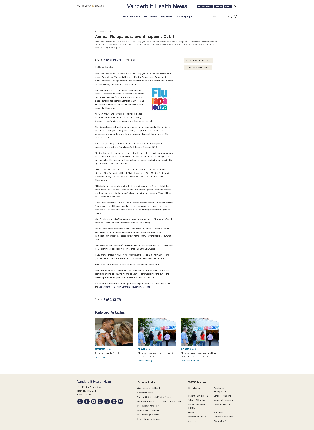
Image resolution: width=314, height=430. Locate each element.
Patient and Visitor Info (199, 395)
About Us (218, 6)
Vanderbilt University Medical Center (154, 397)
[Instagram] (100, 401)
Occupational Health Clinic (198, 60)
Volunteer (218, 412)
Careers (192, 421)
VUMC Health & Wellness (197, 67)
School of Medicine (222, 395)
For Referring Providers (148, 414)
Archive (228, 6)
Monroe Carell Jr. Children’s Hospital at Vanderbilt (160, 401)
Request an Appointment (148, 419)
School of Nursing (196, 400)
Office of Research (222, 404)
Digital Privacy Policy (223, 416)
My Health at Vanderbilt (148, 406)
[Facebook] (87, 401)
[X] (107, 401)
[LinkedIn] (114, 401)
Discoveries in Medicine (148, 410)
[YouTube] (93, 401)
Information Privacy (197, 416)
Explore (124, 16)
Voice (145, 16)
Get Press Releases (204, 6)
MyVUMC (154, 16)
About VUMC (220, 421)
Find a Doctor (194, 388)
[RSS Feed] (80, 401)
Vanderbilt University (223, 400)
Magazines (166, 16)
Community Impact (184, 16)
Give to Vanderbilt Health (148, 388)
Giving (191, 412)
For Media (135, 16)
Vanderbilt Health (145, 392)
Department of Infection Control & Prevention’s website (124, 286)
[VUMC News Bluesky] (120, 401)
